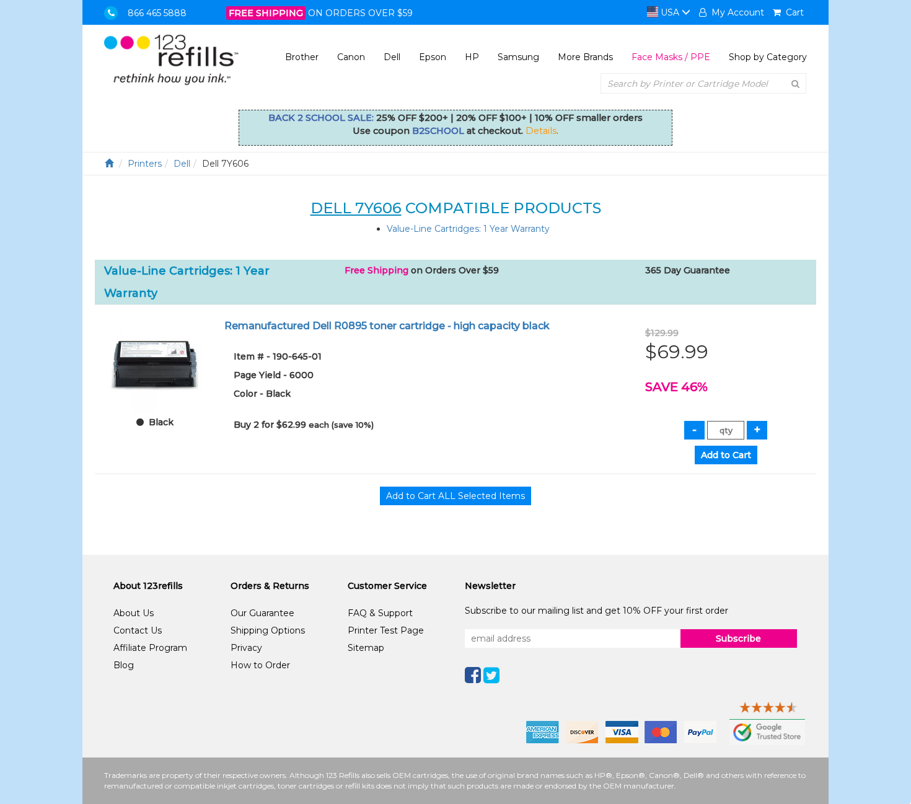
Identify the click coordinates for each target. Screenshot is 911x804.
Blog (123, 665)
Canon (351, 57)
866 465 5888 (157, 13)
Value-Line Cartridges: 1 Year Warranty (468, 228)
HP (472, 57)
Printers (145, 163)
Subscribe (738, 638)
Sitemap (366, 647)
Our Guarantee (262, 613)
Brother (302, 57)
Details (541, 130)
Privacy (246, 647)
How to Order (260, 665)
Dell (392, 57)
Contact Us (137, 630)
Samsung (518, 57)
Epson (432, 57)
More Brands (585, 57)
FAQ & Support (380, 613)
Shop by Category (768, 57)
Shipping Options (268, 630)
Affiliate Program (150, 647)
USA (670, 12)
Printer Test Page (386, 630)
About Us (133, 613)
